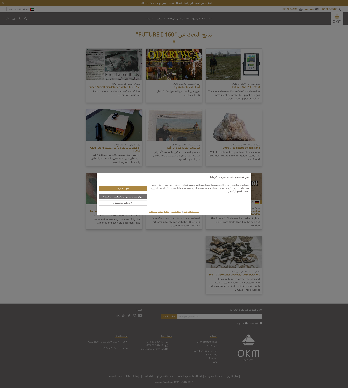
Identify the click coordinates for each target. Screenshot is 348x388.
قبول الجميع (123, 188)
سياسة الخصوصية (191, 211)
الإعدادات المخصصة (123, 202)
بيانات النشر (176, 211)
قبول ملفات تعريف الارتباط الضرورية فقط (124, 196)
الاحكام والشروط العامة (159, 211)
